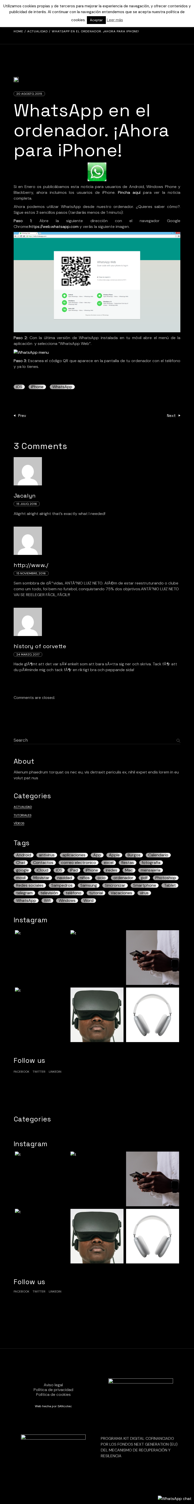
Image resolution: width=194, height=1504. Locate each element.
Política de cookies (53, 1394)
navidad (64, 878)
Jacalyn (25, 495)
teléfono (73, 893)
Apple (114, 855)
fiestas (127, 862)
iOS (19, 387)
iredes (111, 870)
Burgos (134, 855)
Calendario (158, 855)
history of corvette (40, 646)
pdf (144, 878)
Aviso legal (53, 1385)
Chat (20, 862)
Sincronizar (115, 885)
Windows (67, 900)
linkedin (55, 1072)
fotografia (151, 862)
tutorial (96, 893)
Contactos (43, 862)
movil (21, 878)
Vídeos (19, 823)
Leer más (115, 19)
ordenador (123, 878)
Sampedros (61, 885)
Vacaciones (121, 893)
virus (144, 893)
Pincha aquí (129, 192)
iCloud (42, 870)
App (97, 855)
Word (88, 900)
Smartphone (144, 885)
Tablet (170, 885)
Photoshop (165, 878)
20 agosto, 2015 (29, 94)
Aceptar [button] (96, 20)
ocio (102, 878)
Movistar (41, 878)
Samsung (88, 885)
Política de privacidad (53, 1389)
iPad (74, 870)
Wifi (47, 900)
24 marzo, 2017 (27, 654)
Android (23, 855)
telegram (24, 893)
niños (85, 878)
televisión (49, 893)
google (22, 870)
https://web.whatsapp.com (54, 226)
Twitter (39, 1072)
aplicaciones (73, 855)
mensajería (150, 870)
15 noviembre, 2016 (31, 573)
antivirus (47, 855)
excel (108, 862)
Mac (129, 870)
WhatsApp (62, 387)
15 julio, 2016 (26, 504)
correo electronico (78, 862)
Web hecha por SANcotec (53, 1406)
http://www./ (31, 565)
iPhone (37, 387)
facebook (21, 1072)
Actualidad (37, 31)
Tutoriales (22, 815)
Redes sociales (29, 885)
